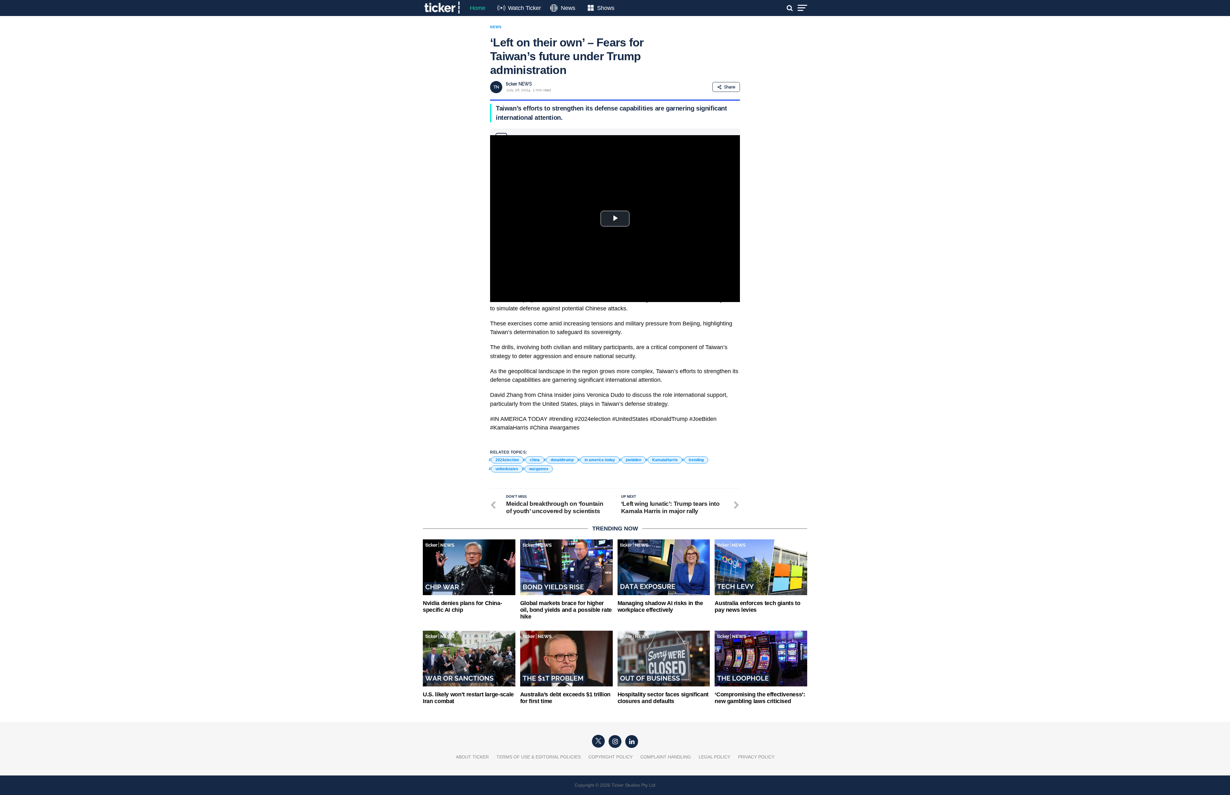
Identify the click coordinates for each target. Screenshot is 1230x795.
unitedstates (507, 469)
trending (696, 460)
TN (496, 87)
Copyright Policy (610, 756)
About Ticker (472, 756)
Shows (605, 8)
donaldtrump (562, 460)
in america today (600, 460)
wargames (538, 469)
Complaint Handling (665, 756)
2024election (507, 460)
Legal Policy (714, 756)
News (568, 8)
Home (477, 8)
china (535, 460)
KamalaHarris (665, 460)
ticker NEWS (519, 83)
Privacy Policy (756, 756)
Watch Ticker (524, 8)
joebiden (633, 460)
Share (729, 87)
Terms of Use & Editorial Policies (538, 756)
